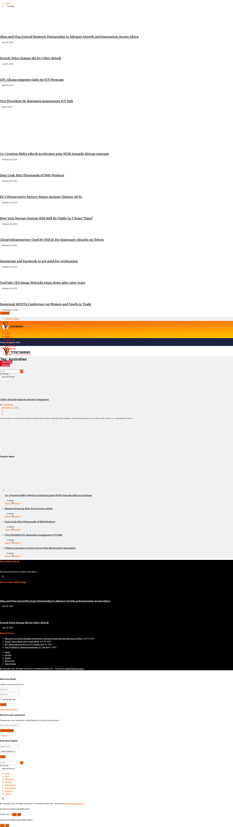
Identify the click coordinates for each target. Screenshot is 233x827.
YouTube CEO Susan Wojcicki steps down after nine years (42, 283)
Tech (7, 336)
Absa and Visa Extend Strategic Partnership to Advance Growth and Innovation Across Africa (69, 37)
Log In (4, 735)
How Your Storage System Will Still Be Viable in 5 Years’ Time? (46, 218)
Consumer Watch (12, 318)
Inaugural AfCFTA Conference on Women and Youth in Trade (45, 304)
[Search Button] (0, 363)
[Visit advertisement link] (18, 138)
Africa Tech (9, 339)
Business (9, 791)
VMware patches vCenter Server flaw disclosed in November (40, 548)
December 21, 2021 (10, 407)
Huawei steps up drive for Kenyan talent (29, 508)
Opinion (8, 658)
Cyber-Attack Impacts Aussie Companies (24, 399)
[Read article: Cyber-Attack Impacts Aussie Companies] (116, 380)
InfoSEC (8, 342)
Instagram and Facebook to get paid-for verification (39, 261)
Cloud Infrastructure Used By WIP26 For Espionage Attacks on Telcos (52, 240)
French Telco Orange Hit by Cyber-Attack (30, 58)
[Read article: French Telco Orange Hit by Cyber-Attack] (116, 613)
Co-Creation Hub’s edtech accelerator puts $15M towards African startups (54, 154)
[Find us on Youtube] (5, 798)
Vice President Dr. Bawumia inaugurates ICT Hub (36, 101)
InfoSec (8, 655)
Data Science (10, 345)
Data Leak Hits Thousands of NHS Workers (32, 175)
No (19, 814)
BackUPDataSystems (75, 668)
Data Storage (10, 664)
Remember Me (9, 699)
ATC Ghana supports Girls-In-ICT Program (32, 80)
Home (7, 333)
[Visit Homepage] (12, 329)
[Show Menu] (0, 341)
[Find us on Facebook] (1, 576)
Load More (5, 313)
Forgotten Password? (9, 709)
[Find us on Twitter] (3, 576)
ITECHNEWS (8, 404)
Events (8, 331)
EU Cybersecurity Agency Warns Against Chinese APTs (41, 197)
